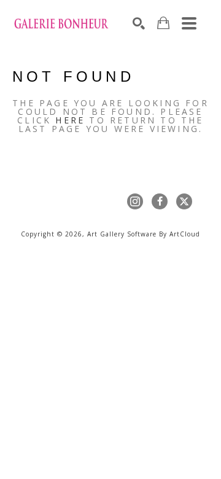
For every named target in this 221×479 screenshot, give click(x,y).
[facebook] (160, 201)
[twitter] (184, 201)
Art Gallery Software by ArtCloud (143, 234)
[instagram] (135, 201)
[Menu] (189, 23)
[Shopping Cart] (163, 23)
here (70, 120)
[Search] (139, 23)
